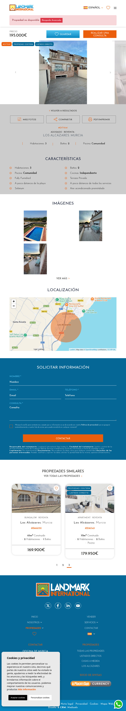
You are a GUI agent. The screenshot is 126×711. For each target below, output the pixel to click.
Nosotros (33, 622)
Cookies (94, 704)
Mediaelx (72, 707)
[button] (63, 119)
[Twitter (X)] (48, 606)
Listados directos (90, 656)
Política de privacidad (90, 425)
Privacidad (82, 704)
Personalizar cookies (40, 697)
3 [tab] (69, 565)
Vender (91, 617)
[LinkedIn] (68, 606)
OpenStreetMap (91, 349)
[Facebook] (58, 606)
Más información (27, 689)
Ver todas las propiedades (62, 476)
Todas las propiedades (90, 651)
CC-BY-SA (111, 349)
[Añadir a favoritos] (56, 488)
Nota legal (67, 704)
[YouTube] (78, 606)
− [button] (14, 306)
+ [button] (14, 301)
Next (110, 72)
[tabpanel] (36, 519)
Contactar (91, 628)
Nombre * (15, 376)
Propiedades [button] (33, 628)
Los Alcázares (91, 666)
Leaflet (72, 349)
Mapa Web (107, 704)
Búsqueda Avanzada (51, 20)
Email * (14, 390)
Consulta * (16, 403)
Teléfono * (72, 390)
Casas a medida (91, 661)
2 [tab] (63, 565)
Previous (16, 72)
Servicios (90, 622)
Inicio (35, 617)
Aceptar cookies (18, 697)
